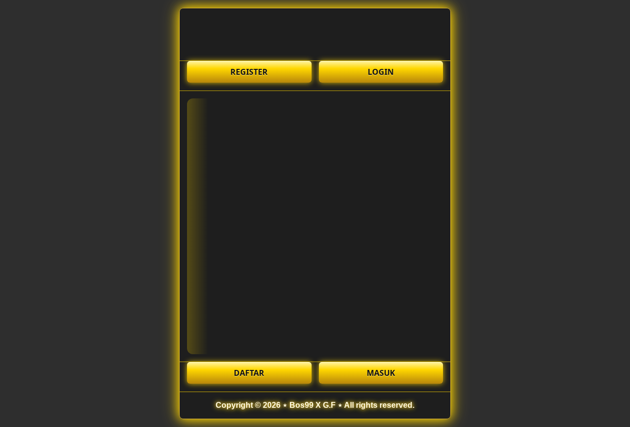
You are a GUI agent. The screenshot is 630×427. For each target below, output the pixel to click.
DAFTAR (249, 372)
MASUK (381, 372)
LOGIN (381, 71)
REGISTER (249, 71)
